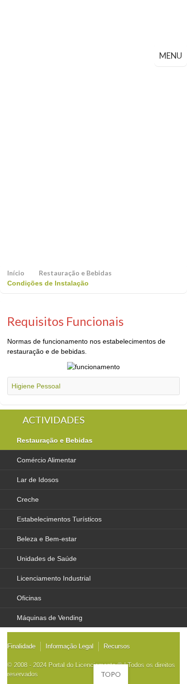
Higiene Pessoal (36, 386)
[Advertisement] (93, 165)
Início (15, 273)
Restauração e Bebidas (75, 273)
